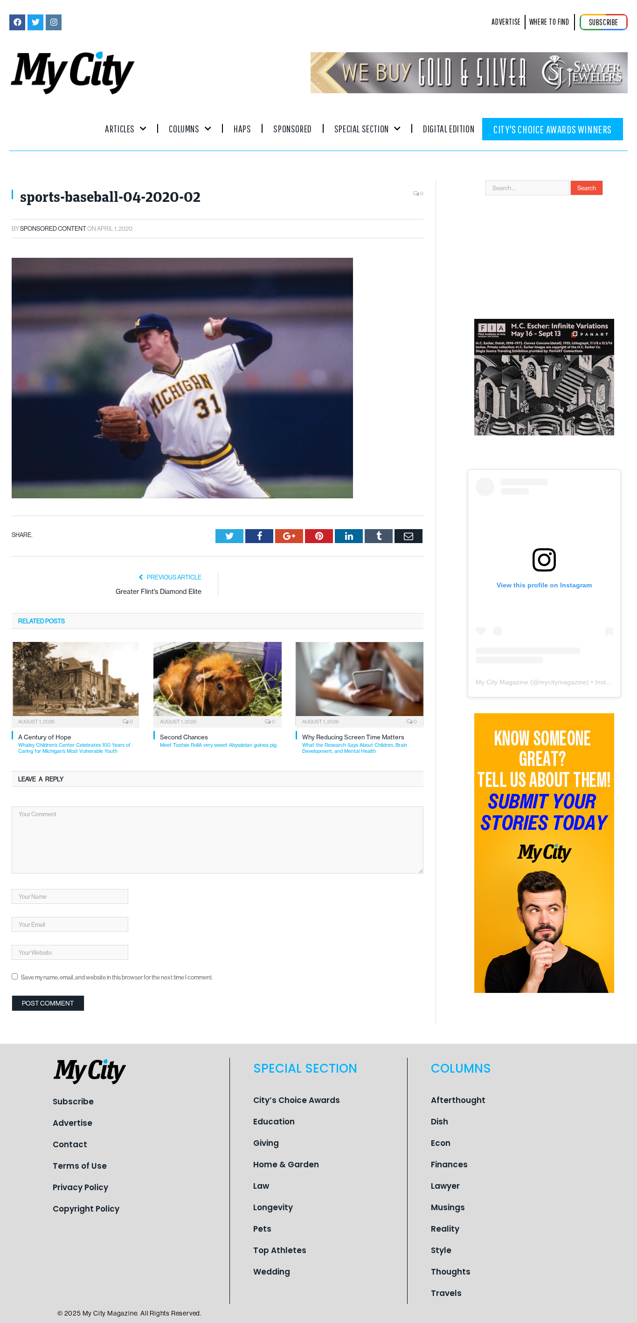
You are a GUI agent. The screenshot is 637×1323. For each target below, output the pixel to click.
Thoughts (451, 1271)
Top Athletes (279, 1250)
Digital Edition (448, 128)
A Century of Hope (74, 743)
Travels (446, 1293)
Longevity (273, 1207)
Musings (448, 1207)
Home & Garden (286, 1164)
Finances (449, 1164)
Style (441, 1250)
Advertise (72, 1123)
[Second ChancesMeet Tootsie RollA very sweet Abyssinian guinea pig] (217, 684)
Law (261, 1186)
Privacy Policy (80, 1187)
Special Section (361, 128)
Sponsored (292, 128)
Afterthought (458, 1100)
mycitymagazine (563, 682)
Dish (439, 1121)
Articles (120, 128)
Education (274, 1121)
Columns (184, 128)
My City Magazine (502, 682)
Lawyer (445, 1186)
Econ (440, 1143)
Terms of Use (80, 1165)
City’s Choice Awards (296, 1100)
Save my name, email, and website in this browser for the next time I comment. (117, 977)
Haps (242, 128)
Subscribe (73, 1101)
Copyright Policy (86, 1208)
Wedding (271, 1271)
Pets (262, 1228)
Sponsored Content (53, 228)
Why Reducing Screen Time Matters (354, 743)
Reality (445, 1228)
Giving (266, 1143)
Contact (70, 1144)
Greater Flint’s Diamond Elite (158, 591)
